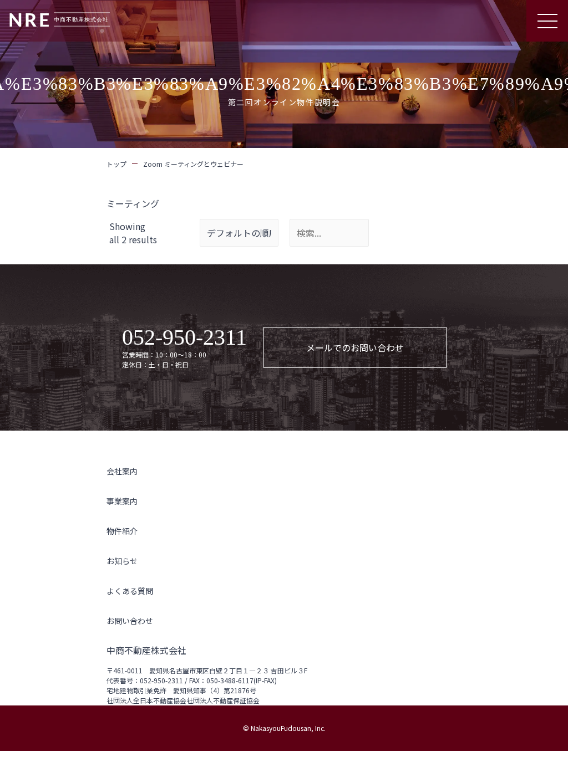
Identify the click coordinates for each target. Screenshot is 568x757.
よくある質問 (129, 590)
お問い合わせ (129, 620)
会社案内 (122, 471)
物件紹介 (122, 530)
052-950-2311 (184, 337)
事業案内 (122, 501)
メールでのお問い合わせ (355, 347)
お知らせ (122, 560)
